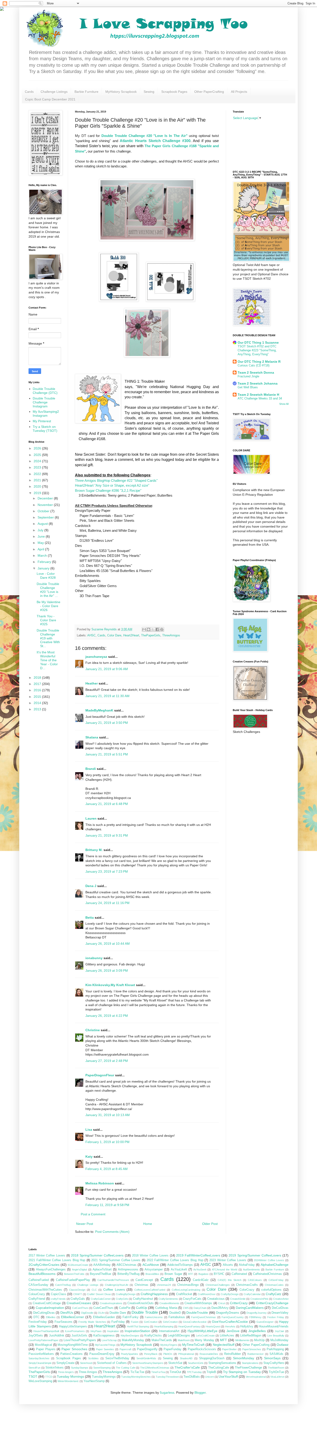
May (41, 543)
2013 (38, 709)
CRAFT (77, 1294)
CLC (94, 1289)
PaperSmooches (251, 1349)
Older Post (210, 1224)
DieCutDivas (280, 1308)
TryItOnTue (276, 1372)
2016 (38, 690)
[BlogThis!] (148, 629)
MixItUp (259, 1340)
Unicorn (209, 1376)
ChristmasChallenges (218, 1284)
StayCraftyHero (273, 1363)
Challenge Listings (54, 91)
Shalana (91, 737)
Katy (89, 1156)
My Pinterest (42, 421)
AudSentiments (251, 1269)
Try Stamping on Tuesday (242, 1372)
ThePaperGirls (150, 635)
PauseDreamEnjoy (101, 1354)
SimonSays (272, 1358)
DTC (36, 1317)
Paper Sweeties (105, 1349)
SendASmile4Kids (146, 1358)
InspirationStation (137, 1331)
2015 (38, 696)
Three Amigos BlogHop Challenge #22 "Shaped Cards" (116, 480)
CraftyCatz (273, 1294)
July (41, 530)
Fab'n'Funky (131, 1317)
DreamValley (280, 1312)
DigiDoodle (87, 1312)
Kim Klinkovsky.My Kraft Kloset (110, 985)
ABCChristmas (126, 1264)
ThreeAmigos (171, 635)
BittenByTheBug (128, 1274)
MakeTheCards (162, 1340)
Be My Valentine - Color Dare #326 (48, 606)
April (41, 549)
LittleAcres (227, 1335)
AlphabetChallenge (274, 1264)
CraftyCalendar (252, 1294)
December (46, 498)
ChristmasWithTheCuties (45, 1289)
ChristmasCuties (274, 1284)
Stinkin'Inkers (54, 1367)
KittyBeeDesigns (130, 1335)
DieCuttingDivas (44, 1312)
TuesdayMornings (104, 1376)
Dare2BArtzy (220, 1308)
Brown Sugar (173, 1274)
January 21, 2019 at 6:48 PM (106, 804)
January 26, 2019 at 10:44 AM (107, 943)
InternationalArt (169, 1331)
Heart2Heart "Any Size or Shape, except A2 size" (112, 485)
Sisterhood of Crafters (112, 1363)
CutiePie (124, 1308)
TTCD (48, 1376)
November (46, 505)
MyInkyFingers (168, 1344)
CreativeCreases (79, 1303)
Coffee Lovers (114, 1289)
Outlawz (282, 1344)
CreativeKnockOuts (140, 1303)
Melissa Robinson (99, 1183)
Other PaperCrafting (209, 91)
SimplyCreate (65, 1363)
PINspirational (186, 1354)
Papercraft (125, 1349)
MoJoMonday (279, 1340)
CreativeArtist (280, 1298)
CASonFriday (276, 1280)
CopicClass (58, 1294)
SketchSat (175, 1363)
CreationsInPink (259, 1298)
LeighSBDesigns (179, 1335)
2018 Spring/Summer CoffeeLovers (97, 1255)
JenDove (232, 1331)
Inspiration (113, 1331)
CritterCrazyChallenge (272, 1303)
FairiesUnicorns (154, 1317)
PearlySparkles (129, 1354)
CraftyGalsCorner (101, 1298)
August (43, 523)
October (44, 511)
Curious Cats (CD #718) (253, 365)
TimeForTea (158, 1372)
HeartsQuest (213, 1326)
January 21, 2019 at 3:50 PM (106, 723)
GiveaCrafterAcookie (195, 1321)
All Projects (239, 91)
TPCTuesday (194, 1372)
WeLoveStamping (40, 1381)
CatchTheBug (63, 1284)
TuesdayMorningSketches (136, 1376)
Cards (29, 91)
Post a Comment (93, 1214)
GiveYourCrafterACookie (230, 1321)
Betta (89, 917)
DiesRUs (66, 1312)
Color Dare (114, 635)
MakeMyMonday (133, 1340)
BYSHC (219, 1274)
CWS (186, 1307)
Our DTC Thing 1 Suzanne (258, 342)
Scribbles (93, 1358)
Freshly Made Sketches (92, 1321)
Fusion (135, 1321)
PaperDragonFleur (99, 1075)
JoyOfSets (36, 1335)
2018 (38, 677)
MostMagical (43, 1344)
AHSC (91, 635)
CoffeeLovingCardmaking (186, 1289)
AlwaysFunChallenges (51, 1269)
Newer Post (84, 1224)
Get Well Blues (248, 387)
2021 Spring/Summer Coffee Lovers (115, 1260)
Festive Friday (275, 1317)
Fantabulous (176, 1317)
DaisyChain (200, 1307)
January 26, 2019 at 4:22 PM (106, 1015)
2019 (38, 493)
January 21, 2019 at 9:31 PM (106, 835)
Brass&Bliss (152, 1274)
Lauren (91, 818)
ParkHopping (275, 1349)
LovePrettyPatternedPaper (43, 1340)
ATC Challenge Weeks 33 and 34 (260, 398)
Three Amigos (88, 1372)
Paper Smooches (74, 1349)
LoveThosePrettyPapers (80, 1340)
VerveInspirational (256, 1376)
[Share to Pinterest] (161, 629)
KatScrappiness (104, 1335)
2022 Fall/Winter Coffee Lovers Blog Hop (175, 1260)
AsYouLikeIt (179, 1269)
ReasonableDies (209, 1354)
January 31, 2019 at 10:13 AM (107, 1115)
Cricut (221, 1303)
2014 (38, 703)
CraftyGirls (122, 1298)
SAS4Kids (276, 1354)
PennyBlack (151, 1354)
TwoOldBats (192, 1376)
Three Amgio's (66, 1372)
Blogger (200, 1392)
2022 (38, 474)
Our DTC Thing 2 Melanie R (259, 361)
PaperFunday (172, 1349)
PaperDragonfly (147, 1349)
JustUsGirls (79, 1335)
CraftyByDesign (230, 1294)
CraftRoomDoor (207, 1294)
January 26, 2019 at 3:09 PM (106, 970)
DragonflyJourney (256, 1312)
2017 (38, 684)
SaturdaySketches (39, 1358)
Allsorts (228, 1264)
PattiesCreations (71, 1354)
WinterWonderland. (68, 1381)
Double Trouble (145, 1312)
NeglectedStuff (223, 1344)
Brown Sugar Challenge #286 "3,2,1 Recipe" (108, 490)
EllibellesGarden (104, 1317)
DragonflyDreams (227, 1312)
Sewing (149, 91)
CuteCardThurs (103, 1308)
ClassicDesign (77, 1289)
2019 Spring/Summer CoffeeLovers (255, 1255)
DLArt (101, 1312)
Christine (92, 1030)
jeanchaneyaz (96, 656)
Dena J (90, 886)
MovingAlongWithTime (73, 1344)
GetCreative (151, 1321)
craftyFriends (58, 1298)
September (46, 517)
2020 (38, 486)
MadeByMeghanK (99, 710)
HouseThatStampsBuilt (46, 1331)
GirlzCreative (170, 1321)
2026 (38, 448)
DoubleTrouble (197, 1312)
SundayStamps (79, 1367)
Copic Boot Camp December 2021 (50, 99)
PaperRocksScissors (202, 1349)
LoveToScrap (109, 1340)
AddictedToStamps (180, 1264)
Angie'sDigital (79, 1269)
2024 (38, 461)
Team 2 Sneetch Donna (256, 372)
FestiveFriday (38, 1321)
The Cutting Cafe (125, 1367)
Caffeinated (239, 1274)
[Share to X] (153, 629)
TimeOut (175, 1372)
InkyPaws (96, 1331)
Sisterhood (86, 1363)
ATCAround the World (224, 1269)
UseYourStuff (228, 1376)
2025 (38, 455)
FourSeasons (63, 1321)
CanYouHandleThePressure (113, 1280)
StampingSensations (222, 1363)
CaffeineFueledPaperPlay (73, 1280)
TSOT (33, 1376)
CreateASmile (238, 1298)
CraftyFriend (37, 1298)
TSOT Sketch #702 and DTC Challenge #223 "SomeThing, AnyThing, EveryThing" (257, 350)
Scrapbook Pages (174, 91)
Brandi (90, 769)
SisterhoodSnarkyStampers (147, 1363)
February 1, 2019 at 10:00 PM (107, 1142)
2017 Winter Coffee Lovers (47, 1255)
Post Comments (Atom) (112, 1231)
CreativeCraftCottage (47, 1303)
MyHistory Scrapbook (121, 91)
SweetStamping (102, 1367)
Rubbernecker (255, 1354)
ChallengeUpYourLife (116, 1284)
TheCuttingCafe (218, 1367)
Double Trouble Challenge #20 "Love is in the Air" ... (48, 589)
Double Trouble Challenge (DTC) (45, 391)
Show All (283, 403)
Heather (91, 683)
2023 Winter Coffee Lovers (227, 1260)
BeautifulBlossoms (42, 1274)
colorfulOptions (271, 1289)
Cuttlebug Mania (166, 1308)
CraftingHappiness (154, 1294)
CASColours (255, 1280)
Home (147, 1224)
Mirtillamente (242, 1340)
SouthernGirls (196, 1363)
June (42, 536)
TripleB (211, 1372)
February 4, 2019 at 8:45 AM (106, 1169)
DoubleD (175, 1312)
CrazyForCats (192, 1298)
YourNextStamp (94, 1381)
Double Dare (118, 1312)
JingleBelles (257, 1331)
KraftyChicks (153, 1335)
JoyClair (279, 1331)
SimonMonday (243, 1358)
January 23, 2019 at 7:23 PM (106, 871)
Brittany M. (94, 850)
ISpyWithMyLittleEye (202, 1331)
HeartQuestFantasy (189, 1326)
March (43, 555)
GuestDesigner (265, 1321)
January (44, 568)
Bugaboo (203, 1274)
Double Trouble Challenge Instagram (44, 402)
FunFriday (118, 1321)
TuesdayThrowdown (167, 1376)
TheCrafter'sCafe (187, 1367)
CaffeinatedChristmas (267, 1274)
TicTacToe (137, 1372)
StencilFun (34, 1367)
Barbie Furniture (86, 91)
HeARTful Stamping (138, 1326)
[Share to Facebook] (157, 629)
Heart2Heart (131, 635)
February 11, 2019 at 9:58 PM (107, 1205)
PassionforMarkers (41, 1354)
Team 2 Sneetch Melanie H (258, 394)
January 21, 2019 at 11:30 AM (107, 696)
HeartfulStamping (163, 1326)
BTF (190, 1274)
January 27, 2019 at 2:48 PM (106, 1061)
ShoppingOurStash (211, 1358)
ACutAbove (150, 1264)
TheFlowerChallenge (248, 1367)
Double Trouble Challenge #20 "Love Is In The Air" (144, 136)
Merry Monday (204, 1340)
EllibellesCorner (72, 1317)
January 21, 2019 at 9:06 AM (106, 669)
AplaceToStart (102, 1269)
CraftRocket (184, 1294)
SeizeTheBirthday (117, 1358)
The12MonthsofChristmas (154, 1367)
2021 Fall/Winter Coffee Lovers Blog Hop (57, 1260)
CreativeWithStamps (198, 1303)
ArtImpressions (128, 1269)
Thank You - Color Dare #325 (46, 620)
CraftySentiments (168, 1298)
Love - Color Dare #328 (46, 575)
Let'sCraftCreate (205, 1335)
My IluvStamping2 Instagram (46, 413)
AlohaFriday (247, 1264)
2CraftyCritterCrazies (44, 1264)
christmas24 (164, 1284)
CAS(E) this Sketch (229, 1280)
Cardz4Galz (201, 1280)
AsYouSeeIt (199, 1269)
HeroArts (230, 1326)
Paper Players (45, 1349)
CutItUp (141, 1308)
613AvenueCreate (78, 1264)
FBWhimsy (255, 1317)
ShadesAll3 (186, 1358)
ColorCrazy (246, 1289)
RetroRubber (232, 1354)
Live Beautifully (275, 1335)
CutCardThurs (80, 1307)
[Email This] (144, 629)
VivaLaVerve (277, 1376)
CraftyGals (78, 1298)
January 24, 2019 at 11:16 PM (107, 903)
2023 (38, 467)
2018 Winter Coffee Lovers (150, 1255)
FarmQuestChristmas (203, 1317)
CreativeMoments (169, 1303)
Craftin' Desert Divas (99, 1294)
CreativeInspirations (111, 1303)
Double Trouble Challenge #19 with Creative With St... (48, 638)
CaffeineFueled (39, 1280)
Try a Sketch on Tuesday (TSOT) (45, 428)
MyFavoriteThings (105, 1344)
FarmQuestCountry (233, 1317)
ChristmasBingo (188, 1284)
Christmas (141, 1284)
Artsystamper (154, 1269)
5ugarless (167, 1392)
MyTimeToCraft (193, 1344)
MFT (223, 1340)
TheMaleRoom (276, 1367)
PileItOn (167, 1354)
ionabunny (94, 958)
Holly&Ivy (246, 1326)
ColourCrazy (37, 1294)
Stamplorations (250, 1363)
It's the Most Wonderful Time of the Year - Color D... (47, 660)
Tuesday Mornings (70, 1376)
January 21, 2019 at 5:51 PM (106, 754)
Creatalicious (216, 1298)
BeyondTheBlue (100, 1274)
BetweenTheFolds (74, 1274)
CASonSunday (38, 1284)
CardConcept (144, 1280)
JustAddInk (56, 1335)
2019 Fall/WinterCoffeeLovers (198, 1255)
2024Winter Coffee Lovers (269, 1260)
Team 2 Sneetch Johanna (258, 383)
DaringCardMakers (250, 1308)
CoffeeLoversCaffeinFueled (149, 1289)
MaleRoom (184, 1340)
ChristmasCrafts (247, 1284)
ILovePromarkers (75, 1331)
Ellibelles (50, 1317)
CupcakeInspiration (50, 1308)
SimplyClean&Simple (40, 1363)
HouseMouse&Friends (273, 1326)
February (45, 562)
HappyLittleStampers (73, 1326)
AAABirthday (102, 1264)
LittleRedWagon (250, 1335)
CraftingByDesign (126, 1294)
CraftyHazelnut (143, 1298)
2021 (38, 480)
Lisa (88, 1129)
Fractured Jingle (248, 376)
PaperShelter (229, 1349)
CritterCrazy (239, 1303)
